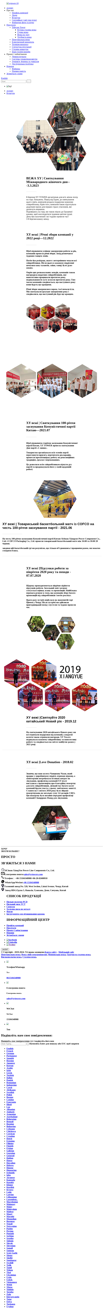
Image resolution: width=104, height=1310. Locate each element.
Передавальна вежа (21, 39)
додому (9, 8)
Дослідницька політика (22, 64)
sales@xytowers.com (33, 874)
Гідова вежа (22, 32)
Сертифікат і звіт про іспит (24, 20)
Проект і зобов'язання (17, 930)
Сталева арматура (20, 49)
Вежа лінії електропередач (34, 954)
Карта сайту (51, 952)
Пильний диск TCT (15, 904)
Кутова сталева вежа (26, 30)
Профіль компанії (20, 13)
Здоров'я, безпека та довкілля (25, 61)
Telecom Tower (18, 27)
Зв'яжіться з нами (14, 73)
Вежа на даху (23, 35)
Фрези (9, 911)
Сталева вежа (29, 957)
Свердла (10, 907)
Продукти (11, 25)
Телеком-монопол (20, 44)
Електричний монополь (23, 42)
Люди (14, 15)
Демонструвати (19, 56)
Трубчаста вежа (24, 37)
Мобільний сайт (66, 952)
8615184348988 (13, 978)
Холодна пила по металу (18, 909)
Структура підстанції (21, 47)
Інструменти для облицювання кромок (25, 914)
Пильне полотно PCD (16, 902)
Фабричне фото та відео (23, 22)
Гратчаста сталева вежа (78, 954)
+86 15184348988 (31, 882)
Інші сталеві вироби (21, 52)
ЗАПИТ (5, 950)
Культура (16, 17)
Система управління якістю (24, 59)
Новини (10, 66)
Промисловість (19, 71)
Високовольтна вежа (11, 957)
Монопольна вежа (57, 954)
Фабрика (16, 69)
